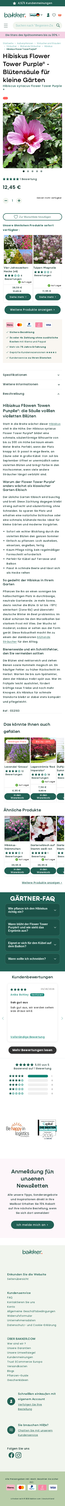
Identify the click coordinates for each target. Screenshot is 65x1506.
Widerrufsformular (19, 1316)
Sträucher (11, 46)
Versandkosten (17, 1366)
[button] (4, 25)
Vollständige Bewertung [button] (27, 1037)
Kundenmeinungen (20, 1357)
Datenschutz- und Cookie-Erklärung (31, 1325)
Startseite (8, 43)
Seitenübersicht (18, 1279)
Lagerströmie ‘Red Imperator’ (43, 768)
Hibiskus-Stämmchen (13, 846)
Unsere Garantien (19, 1348)
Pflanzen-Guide (17, 1375)
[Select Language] (39, 16)
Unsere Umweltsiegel (21, 1352)
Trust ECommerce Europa (24, 1362)
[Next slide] (62, 1018)
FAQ (10, 1297)
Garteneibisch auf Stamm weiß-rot (43, 846)
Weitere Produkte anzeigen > (32, 310)
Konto (11, 1307)
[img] (18, 989)
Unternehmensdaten (21, 1320)
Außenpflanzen (25, 43)
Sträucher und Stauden (49, 43)
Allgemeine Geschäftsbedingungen (31, 1311)
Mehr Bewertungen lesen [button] (32, 1050)
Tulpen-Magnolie (44, 267)
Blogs (10, 1371)
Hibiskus (48, 46)
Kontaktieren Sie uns (21, 1302)
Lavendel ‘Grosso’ (16, 766)
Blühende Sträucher (30, 46)
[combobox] (37, 25)
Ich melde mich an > (32, 1225)
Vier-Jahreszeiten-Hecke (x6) (16, 269)
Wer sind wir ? (16, 1343)
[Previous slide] (3, 1018)
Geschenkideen (17, 1380)
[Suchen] (58, 25)
